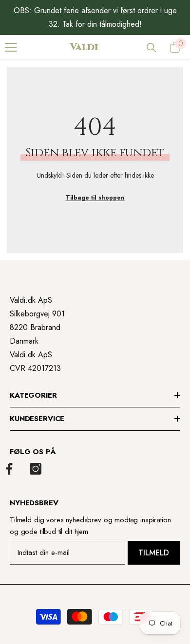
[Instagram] (35, 469)
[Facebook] (9, 469)
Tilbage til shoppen (95, 197)
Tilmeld (153, 552)
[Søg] (151, 48)
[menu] (11, 47)
